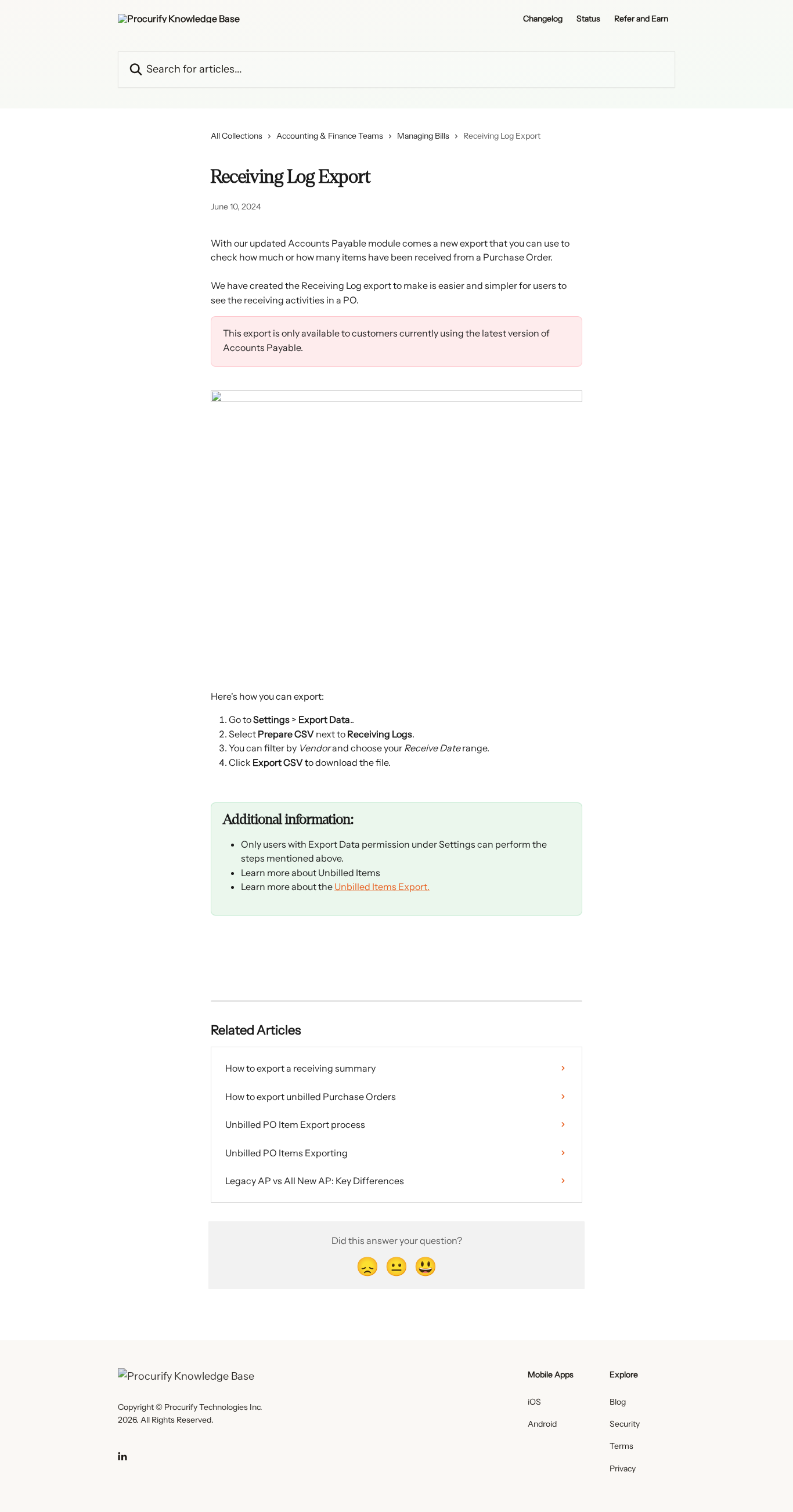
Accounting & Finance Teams (329, 136)
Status (588, 19)
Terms (621, 1446)
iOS (534, 1402)
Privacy (623, 1468)
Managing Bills (423, 136)
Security (625, 1424)
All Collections (236, 136)
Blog (618, 1402)
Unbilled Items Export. (382, 886)
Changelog (543, 19)
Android (542, 1424)
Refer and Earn (641, 19)
